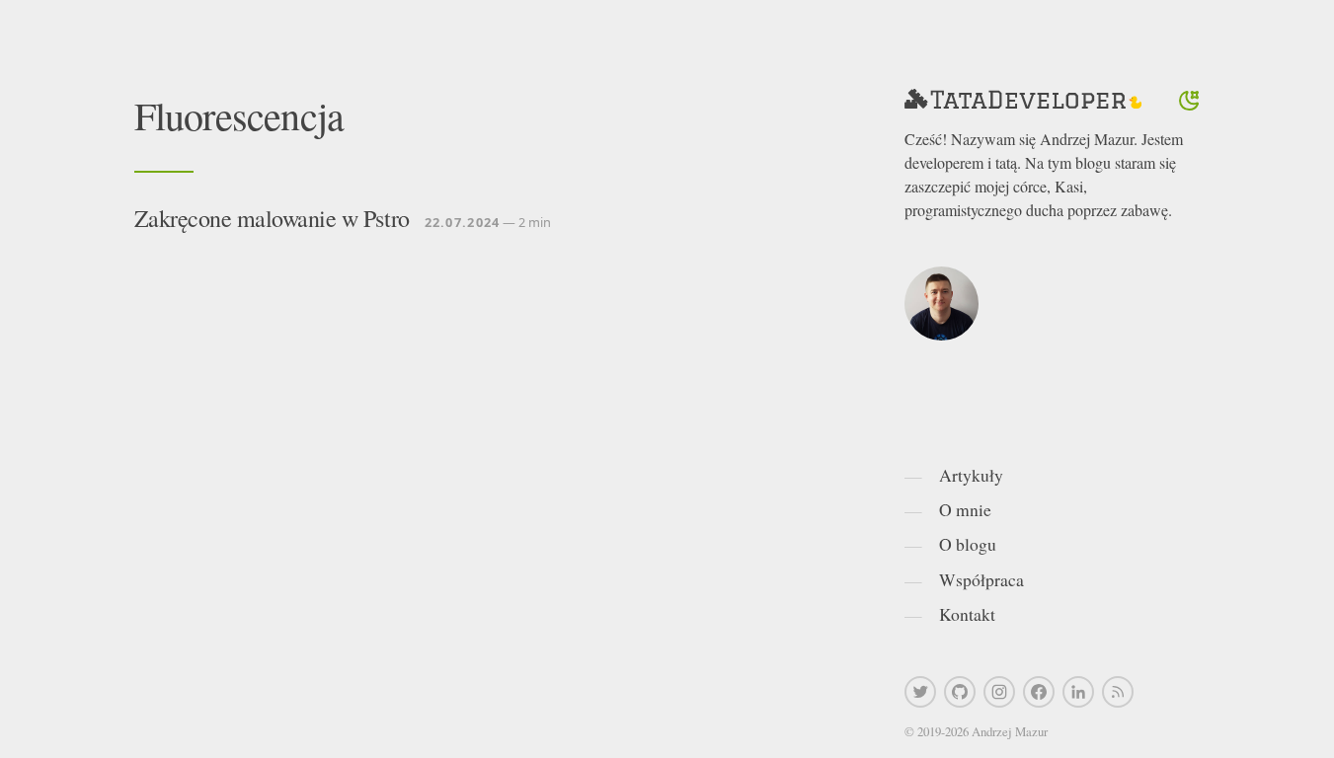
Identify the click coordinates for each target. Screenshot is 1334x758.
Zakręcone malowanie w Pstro (272, 218)
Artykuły (971, 475)
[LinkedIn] (1078, 692)
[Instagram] (999, 692)
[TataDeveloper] (1022, 101)
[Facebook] (1039, 692)
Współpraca (981, 579)
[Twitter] (920, 692)
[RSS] (1118, 692)
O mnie (965, 509)
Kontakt (967, 614)
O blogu (967, 544)
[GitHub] (960, 692)
